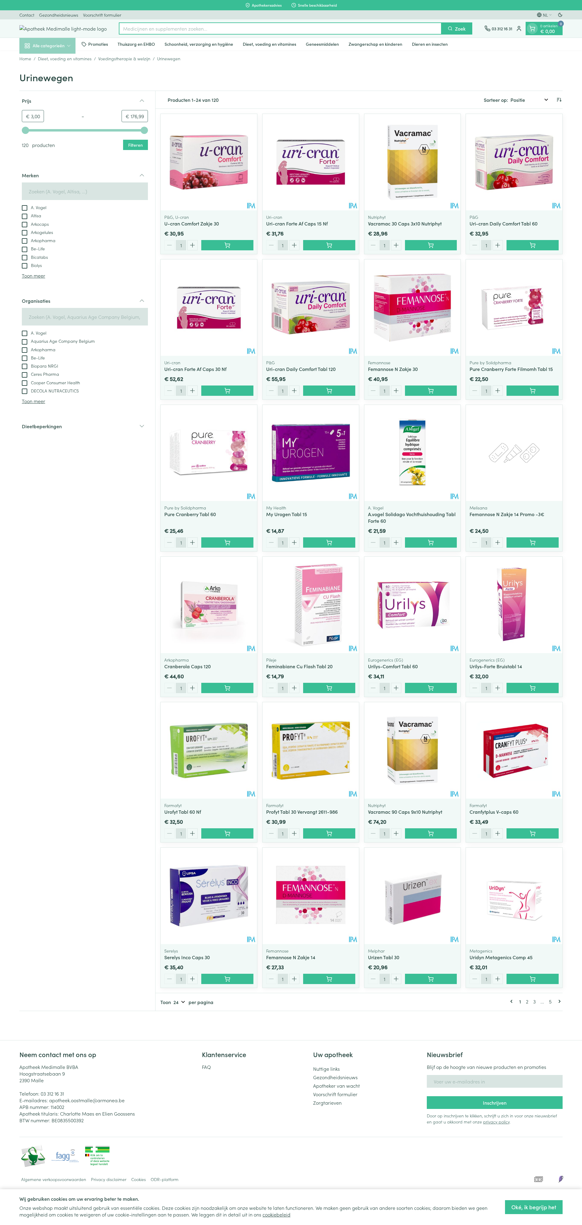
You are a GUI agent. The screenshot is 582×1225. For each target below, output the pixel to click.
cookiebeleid (276, 1214)
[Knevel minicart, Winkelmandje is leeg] (532, 28)
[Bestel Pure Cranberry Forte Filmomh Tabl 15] (533, 391)
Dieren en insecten (430, 44)
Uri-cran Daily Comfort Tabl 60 (503, 223)
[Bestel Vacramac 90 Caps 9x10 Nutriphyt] (431, 833)
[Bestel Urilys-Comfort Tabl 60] (431, 688)
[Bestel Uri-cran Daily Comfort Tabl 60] (533, 245)
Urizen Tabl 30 (383, 957)
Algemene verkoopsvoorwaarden (53, 1179)
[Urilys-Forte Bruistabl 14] (514, 605)
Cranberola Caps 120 (187, 666)
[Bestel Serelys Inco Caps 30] (227, 979)
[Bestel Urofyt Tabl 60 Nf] (227, 833)
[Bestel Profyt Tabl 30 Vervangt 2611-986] (329, 833)
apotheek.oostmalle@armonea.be (87, 1100)
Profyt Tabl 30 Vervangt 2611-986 (302, 811)
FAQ (206, 1066)
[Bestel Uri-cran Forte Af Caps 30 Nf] (227, 391)
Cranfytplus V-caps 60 (494, 811)
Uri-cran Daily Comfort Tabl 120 (301, 368)
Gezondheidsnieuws (58, 15)
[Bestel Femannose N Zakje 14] (329, 979)
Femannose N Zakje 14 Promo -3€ (507, 514)
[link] (512, 1001)
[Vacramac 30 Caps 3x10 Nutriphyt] (412, 162)
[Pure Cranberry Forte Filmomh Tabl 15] (514, 307)
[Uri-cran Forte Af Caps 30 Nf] (209, 307)
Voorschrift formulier (102, 15)
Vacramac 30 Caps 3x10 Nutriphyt (405, 223)
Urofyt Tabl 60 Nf (182, 811)
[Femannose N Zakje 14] (311, 896)
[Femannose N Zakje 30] (412, 307)
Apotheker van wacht (336, 1085)
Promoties (98, 44)
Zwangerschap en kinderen (375, 44)
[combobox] (280, 28)
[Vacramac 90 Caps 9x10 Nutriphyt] (412, 750)
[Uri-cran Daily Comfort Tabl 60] (514, 162)
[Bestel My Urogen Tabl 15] (329, 542)
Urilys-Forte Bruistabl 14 (496, 666)
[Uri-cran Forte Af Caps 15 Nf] (311, 162)
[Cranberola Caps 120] (209, 605)
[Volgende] (558, 1001)
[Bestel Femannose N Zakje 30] (431, 391)
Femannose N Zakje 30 (393, 368)
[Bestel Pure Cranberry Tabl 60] (227, 542)
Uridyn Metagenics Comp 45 (501, 957)
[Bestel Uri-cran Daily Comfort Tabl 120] (329, 391)
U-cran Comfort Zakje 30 (191, 223)
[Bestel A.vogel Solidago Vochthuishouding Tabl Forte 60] (431, 542)
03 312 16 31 (52, 1093)
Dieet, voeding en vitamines (269, 44)
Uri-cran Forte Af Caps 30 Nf (195, 368)
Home (25, 58)
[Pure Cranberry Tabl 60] (209, 453)
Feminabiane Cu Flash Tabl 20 (299, 666)
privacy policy (496, 1122)
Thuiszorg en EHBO (136, 44)
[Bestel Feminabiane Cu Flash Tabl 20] (329, 688)
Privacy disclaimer (108, 1179)
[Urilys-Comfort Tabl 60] (412, 605)
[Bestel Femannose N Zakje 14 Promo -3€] (533, 542)
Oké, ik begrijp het (533, 1207)
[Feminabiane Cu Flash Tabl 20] (311, 605)
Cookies (138, 1179)
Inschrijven (495, 1102)
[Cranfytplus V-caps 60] (514, 750)
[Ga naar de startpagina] (63, 28)
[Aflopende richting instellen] (559, 99)
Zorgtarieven (327, 1102)
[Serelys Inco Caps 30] (209, 896)
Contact (26, 15)
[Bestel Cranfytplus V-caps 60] (533, 833)
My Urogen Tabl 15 (286, 514)
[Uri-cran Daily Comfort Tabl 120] (311, 307)
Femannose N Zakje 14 (290, 957)
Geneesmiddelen (322, 44)
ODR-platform (165, 1179)
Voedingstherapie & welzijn (124, 58)
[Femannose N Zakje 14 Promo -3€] (514, 453)
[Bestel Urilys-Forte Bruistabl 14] (533, 688)
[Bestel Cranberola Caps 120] (227, 688)
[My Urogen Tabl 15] (311, 453)
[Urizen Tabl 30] (412, 896)
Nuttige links (326, 1068)
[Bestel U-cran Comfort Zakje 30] (227, 245)
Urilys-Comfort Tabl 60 (393, 666)
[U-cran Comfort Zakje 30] (209, 162)
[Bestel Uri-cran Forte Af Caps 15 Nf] (329, 245)
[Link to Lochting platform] (560, 1179)
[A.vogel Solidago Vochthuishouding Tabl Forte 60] (412, 453)
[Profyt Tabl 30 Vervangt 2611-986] (311, 750)
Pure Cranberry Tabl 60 (190, 514)
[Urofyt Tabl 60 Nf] (209, 750)
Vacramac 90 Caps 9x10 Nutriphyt (405, 811)
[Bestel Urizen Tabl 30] (431, 979)
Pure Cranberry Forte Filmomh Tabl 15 (511, 368)
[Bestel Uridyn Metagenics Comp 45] (533, 979)
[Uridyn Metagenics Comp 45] (514, 896)
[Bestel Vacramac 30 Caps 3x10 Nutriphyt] (431, 245)
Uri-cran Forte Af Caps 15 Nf (297, 223)
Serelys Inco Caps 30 (187, 957)
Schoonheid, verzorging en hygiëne (199, 44)
